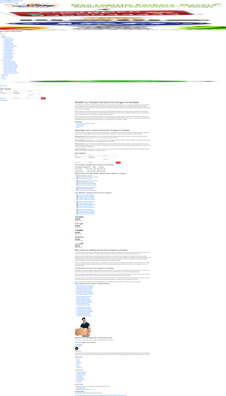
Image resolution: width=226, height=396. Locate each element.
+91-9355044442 (3, 100)
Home (3, 34)
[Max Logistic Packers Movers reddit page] (80, 391)
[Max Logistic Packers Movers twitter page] (79, 391)
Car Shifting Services (8, 49)
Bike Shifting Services (8, 50)
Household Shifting (81, 374)
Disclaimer (99, 395)
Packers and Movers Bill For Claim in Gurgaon (87, 180)
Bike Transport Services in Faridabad (85, 285)
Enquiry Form (5, 75)
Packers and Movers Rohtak (10, 70)
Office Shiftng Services (9, 44)
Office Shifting (80, 377)
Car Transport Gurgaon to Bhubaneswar (86, 204)
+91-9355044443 (4, 0)
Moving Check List (122, 395)
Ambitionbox (79, 367)
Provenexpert (80, 380)
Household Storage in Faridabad (84, 308)
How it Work (110, 395)
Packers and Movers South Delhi (11, 73)
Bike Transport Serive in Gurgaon (84, 178)
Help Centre (104, 395)
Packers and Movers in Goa (83, 303)
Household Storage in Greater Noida (85, 311)
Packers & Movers (8, 58)
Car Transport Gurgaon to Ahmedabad (86, 196)
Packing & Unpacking (8, 39)
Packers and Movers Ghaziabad (11, 66)
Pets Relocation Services (9, 53)
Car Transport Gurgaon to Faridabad (85, 195)
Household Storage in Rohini (83, 314)
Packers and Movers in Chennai (84, 299)
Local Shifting (80, 376)
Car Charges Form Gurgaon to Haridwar (86, 123)
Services (4, 37)
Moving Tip (115, 395)
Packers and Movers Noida (10, 63)
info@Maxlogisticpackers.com (16, 0)
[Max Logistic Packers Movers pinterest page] (78, 391)
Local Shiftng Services (8, 43)
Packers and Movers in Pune (83, 297)
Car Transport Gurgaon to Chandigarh (86, 207)
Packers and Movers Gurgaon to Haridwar (87, 185)
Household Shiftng (8, 41)
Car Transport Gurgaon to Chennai (85, 209)
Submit (43, 98)
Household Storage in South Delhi (84, 315)
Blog (78, 364)
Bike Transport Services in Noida (84, 289)
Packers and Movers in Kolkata (83, 305)
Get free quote (80, 126)
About (78, 360)
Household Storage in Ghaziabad (84, 310)
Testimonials (94, 395)
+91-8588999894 (81, 387)
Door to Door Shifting (8, 47)
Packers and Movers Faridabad (11, 67)
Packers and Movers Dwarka (10, 71)
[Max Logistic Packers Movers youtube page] (83, 391)
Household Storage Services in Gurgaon (86, 187)
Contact (78, 366)
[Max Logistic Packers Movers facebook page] (75, 391)
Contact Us (4, 78)
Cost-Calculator (14, 2)
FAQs (3, 77)
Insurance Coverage (8, 57)
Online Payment (3, 2)
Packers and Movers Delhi (9, 61)
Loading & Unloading (8, 40)
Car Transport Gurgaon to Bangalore (85, 201)
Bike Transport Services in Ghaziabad (85, 287)
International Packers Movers (10, 46)
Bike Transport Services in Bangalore (85, 292)
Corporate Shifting (8, 51)
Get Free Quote (3, 85)
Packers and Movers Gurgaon (10, 64)
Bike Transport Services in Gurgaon (84, 288)
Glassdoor (79, 381)
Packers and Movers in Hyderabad (84, 302)
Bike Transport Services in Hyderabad (85, 294)
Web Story (79, 361)
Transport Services (8, 54)
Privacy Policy (88, 395)
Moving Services (80, 124)
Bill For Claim (5, 74)
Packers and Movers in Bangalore (84, 300)
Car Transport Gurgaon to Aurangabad (86, 199)
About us (4, 36)
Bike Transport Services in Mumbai (84, 291)
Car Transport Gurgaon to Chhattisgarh (86, 211)
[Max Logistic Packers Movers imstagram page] (76, 391)
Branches (79, 363)
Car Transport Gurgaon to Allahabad (85, 197)
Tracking (9, 2)
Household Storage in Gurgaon (84, 307)
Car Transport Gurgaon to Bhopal (84, 203)
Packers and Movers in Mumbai (84, 296)
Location (4, 60)
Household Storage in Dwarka (83, 313)
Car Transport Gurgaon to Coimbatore (86, 213)
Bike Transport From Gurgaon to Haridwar (87, 190)
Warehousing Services (9, 56)
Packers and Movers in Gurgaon (84, 175)
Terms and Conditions (80, 395)
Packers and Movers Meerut (10, 68)
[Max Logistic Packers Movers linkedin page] (77, 391)
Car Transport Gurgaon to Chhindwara (86, 212)
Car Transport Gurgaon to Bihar (84, 205)
